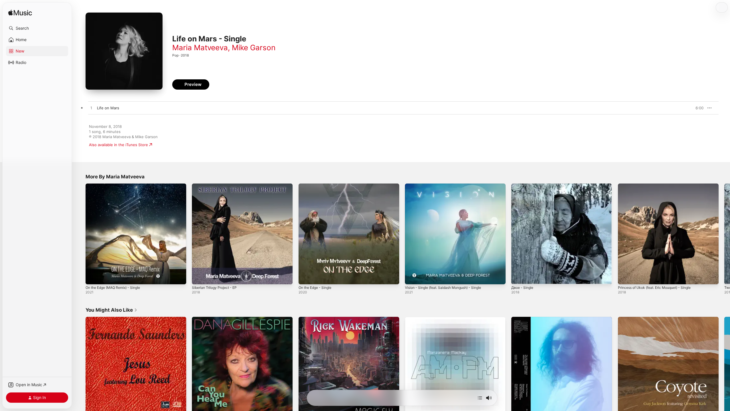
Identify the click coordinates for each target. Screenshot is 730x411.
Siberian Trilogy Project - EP (216, 186)
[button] (37, 28)
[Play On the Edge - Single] (305, 277)
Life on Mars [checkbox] (108, 108)
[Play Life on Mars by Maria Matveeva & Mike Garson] (91, 108)
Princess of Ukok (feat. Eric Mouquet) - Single (659, 186)
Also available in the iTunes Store (118, 144)
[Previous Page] (80, 234)
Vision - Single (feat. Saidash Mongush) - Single (447, 186)
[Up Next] (479, 398)
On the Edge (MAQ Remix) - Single (116, 186)
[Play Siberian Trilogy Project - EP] (199, 277)
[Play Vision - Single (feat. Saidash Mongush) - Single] (412, 277)
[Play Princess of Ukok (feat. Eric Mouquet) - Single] (625, 277)
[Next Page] (724, 234)
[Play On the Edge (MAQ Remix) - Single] (92, 277)
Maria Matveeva (200, 47)
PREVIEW (697, 108)
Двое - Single (523, 186)
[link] (111, 310)
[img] (20, 13)
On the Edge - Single (317, 186)
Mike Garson (253, 47)
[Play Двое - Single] (518, 277)
